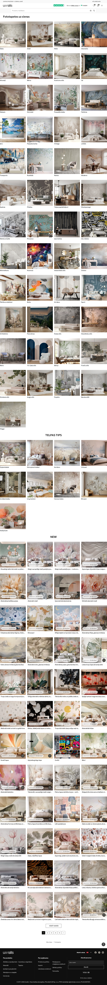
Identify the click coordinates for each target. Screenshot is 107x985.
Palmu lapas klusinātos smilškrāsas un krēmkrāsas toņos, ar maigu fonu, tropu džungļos (40, 824)
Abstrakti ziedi (33, 601)
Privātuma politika (43, 962)
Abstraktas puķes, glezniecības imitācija (67, 665)
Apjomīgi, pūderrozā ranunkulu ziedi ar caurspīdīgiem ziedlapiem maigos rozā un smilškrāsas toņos (67, 856)
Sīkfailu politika (57, 967)
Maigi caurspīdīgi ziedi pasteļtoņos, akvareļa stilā (40, 569)
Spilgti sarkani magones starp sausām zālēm (94, 696)
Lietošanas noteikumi (44, 969)
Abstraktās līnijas (88, 728)
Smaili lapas (5, 760)
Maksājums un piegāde (9, 972)
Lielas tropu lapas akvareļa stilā (92, 665)
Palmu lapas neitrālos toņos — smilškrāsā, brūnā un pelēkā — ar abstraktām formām (67, 792)
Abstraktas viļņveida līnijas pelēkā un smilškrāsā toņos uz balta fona (67, 887)
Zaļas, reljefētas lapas (35, 856)
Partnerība (55, 971)
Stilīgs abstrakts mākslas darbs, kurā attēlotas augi (40, 696)
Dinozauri (31, 633)
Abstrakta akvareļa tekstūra (10, 887)
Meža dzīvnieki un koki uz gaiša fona (13, 728)
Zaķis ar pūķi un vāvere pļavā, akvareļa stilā (94, 824)
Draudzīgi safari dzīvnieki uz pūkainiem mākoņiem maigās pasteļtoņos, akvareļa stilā (13, 569)
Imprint (40, 965)
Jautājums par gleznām (9, 969)
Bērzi (83, 760)
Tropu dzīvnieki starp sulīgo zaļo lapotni (67, 728)
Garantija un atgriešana (25, 962)
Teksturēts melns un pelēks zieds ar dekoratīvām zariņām (67, 696)
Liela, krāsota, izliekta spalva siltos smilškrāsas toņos (94, 887)
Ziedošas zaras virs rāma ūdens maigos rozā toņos (13, 919)
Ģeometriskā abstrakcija (63, 601)
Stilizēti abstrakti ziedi (89, 601)
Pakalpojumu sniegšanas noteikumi (58, 963)
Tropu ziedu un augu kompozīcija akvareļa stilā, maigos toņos (13, 696)
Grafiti (57, 760)
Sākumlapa (49, 942)
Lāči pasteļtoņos (60, 824)
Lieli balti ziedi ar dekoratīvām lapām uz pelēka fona (67, 919)
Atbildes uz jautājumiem (10, 962)
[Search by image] (90, 10)
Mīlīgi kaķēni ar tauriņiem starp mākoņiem (67, 633)
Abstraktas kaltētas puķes (9, 601)
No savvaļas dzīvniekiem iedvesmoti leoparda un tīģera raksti (40, 887)
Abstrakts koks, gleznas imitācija (39, 665)
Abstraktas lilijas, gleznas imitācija (93, 633)
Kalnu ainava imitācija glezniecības (12, 665)
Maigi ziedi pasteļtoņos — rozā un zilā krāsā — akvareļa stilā (67, 569)
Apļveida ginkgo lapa (35, 760)
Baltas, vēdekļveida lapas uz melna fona (40, 728)
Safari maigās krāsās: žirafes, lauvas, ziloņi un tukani (94, 856)
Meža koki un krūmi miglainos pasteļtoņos (40, 919)
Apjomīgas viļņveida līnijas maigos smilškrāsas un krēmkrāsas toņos (94, 569)
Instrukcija (6, 976)
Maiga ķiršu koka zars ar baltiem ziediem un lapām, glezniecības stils (94, 792)
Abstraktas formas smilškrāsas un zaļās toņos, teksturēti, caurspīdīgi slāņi (13, 824)
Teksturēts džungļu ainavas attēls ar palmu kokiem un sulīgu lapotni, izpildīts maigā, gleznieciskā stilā (94, 919)
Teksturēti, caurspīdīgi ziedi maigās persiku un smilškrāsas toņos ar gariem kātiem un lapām (40, 792)
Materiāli (5, 965)
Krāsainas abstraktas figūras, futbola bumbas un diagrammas (13, 633)
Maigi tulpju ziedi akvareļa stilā (11, 856)
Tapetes (20, 965)
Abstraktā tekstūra (7, 792)
